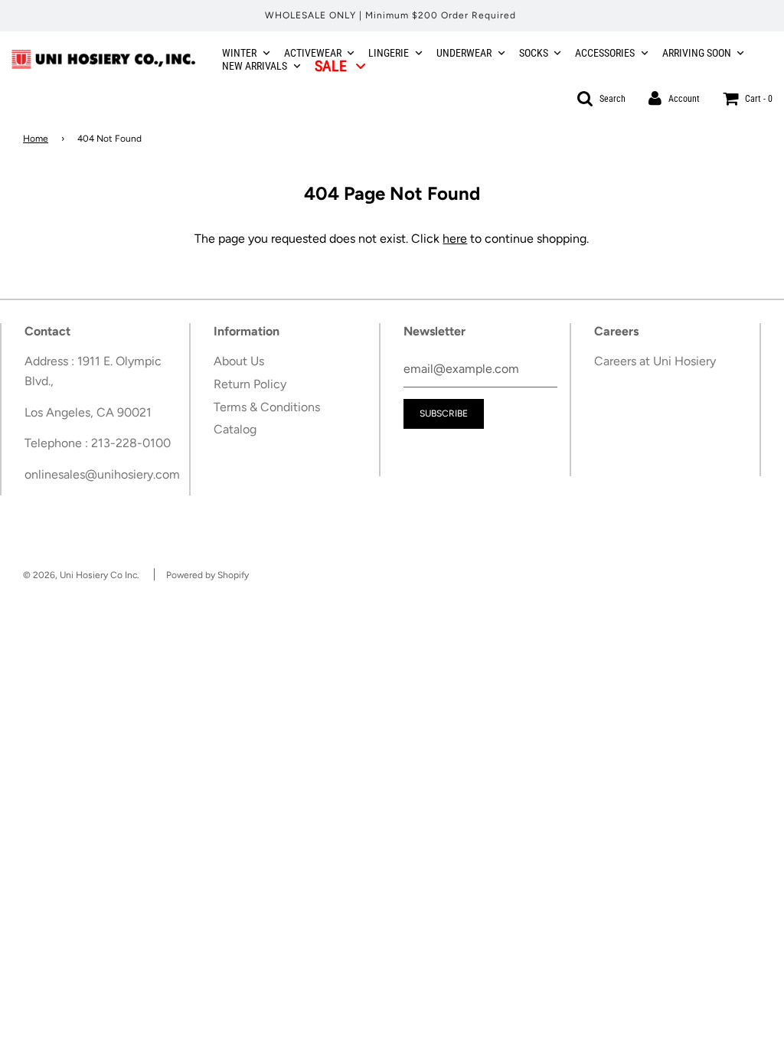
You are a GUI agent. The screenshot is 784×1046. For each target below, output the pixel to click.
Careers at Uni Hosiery (655, 361)
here (455, 238)
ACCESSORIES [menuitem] (605, 52)
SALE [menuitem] (331, 66)
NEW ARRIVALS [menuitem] (254, 65)
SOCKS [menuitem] (533, 52)
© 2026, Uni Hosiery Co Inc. (81, 575)
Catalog (235, 429)
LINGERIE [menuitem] (388, 52)
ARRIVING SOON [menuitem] (696, 52)
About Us (239, 361)
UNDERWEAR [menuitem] (464, 52)
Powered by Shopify (207, 575)
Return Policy (250, 384)
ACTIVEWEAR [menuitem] (312, 52)
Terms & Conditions (267, 407)
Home (35, 138)
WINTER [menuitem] (239, 52)
